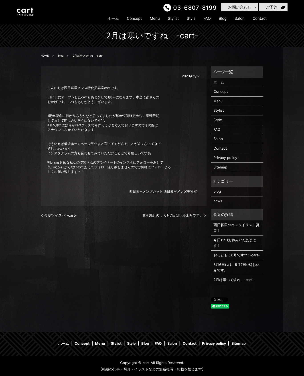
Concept (134, 18)
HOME (45, 55)
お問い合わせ (239, 7)
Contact (260, 18)
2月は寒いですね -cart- (233, 279)
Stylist (173, 18)
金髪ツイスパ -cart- (60, 215)
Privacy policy (225, 157)
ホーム (113, 18)
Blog (223, 18)
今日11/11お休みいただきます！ (235, 243)
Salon (240, 18)
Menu (155, 18)
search (278, 18)
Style (191, 18)
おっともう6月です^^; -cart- (236, 255)
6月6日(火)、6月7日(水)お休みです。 (173, 215)
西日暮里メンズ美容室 (180, 191)
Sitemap (220, 167)
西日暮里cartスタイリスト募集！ (236, 228)
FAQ (207, 18)
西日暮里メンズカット (146, 191)
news (217, 201)
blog (60, 55)
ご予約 (272, 7)
